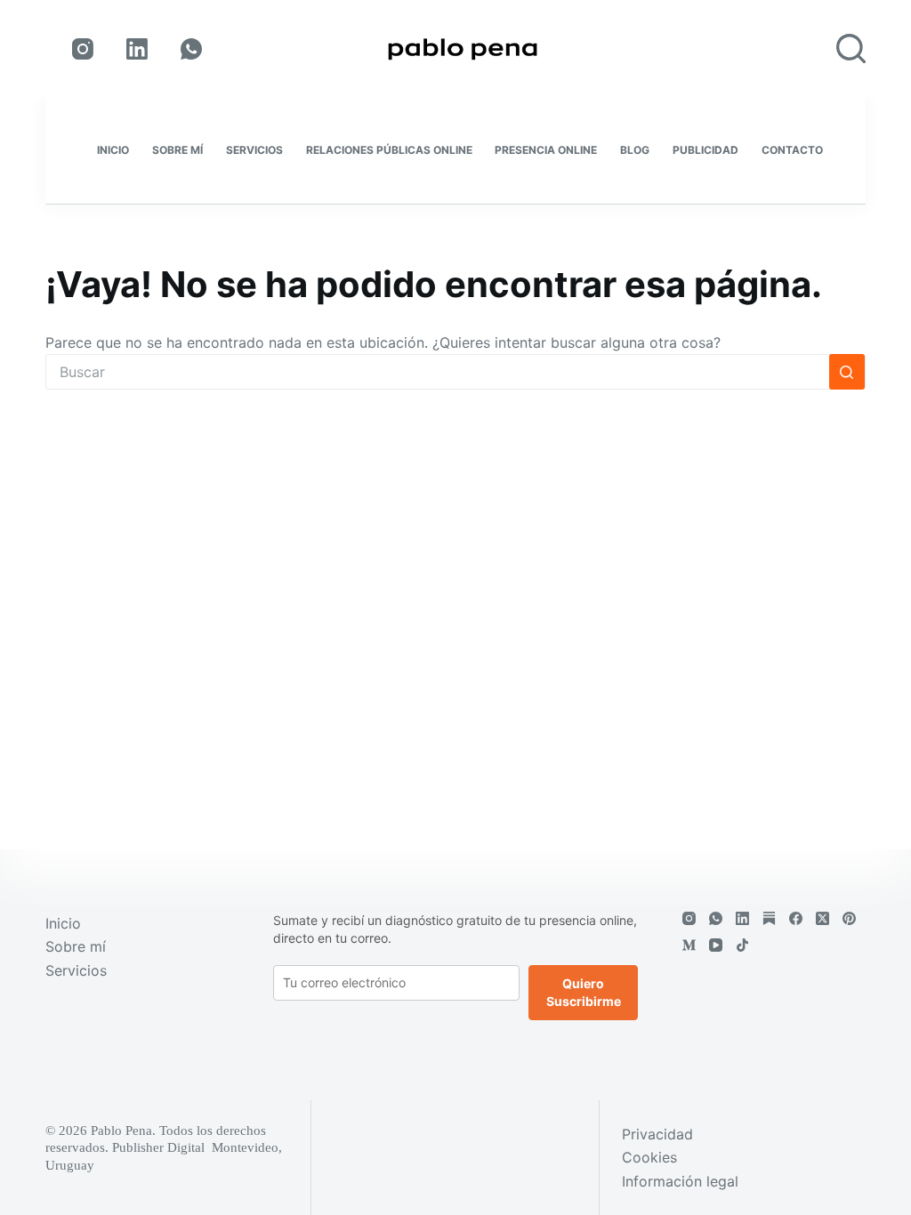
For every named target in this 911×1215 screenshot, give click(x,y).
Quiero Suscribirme (583, 992)
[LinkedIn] (137, 49)
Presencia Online (546, 150)
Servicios (254, 150)
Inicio (113, 150)
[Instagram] (82, 49)
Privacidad (657, 1134)
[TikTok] (742, 945)
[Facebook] (795, 918)
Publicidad (705, 150)
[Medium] (689, 945)
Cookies (649, 1157)
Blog (634, 150)
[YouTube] (715, 945)
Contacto (792, 150)
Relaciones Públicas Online (389, 150)
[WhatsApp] (191, 49)
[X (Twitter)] (822, 918)
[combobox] (437, 372)
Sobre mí (177, 150)
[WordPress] (769, 918)
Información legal (680, 1181)
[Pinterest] (849, 918)
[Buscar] (851, 48)
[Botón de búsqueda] (847, 372)
